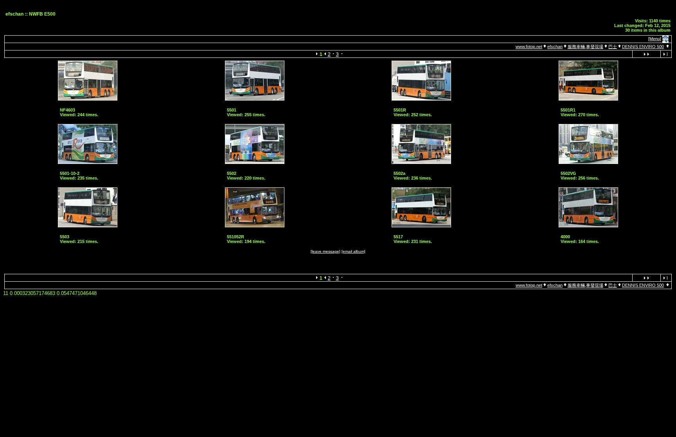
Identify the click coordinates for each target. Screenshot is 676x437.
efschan (555, 46)
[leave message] (325, 251)
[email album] (353, 251)
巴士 (612, 46)
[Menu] (654, 38)
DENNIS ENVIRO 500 (643, 46)
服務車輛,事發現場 (585, 46)
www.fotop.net (529, 46)
